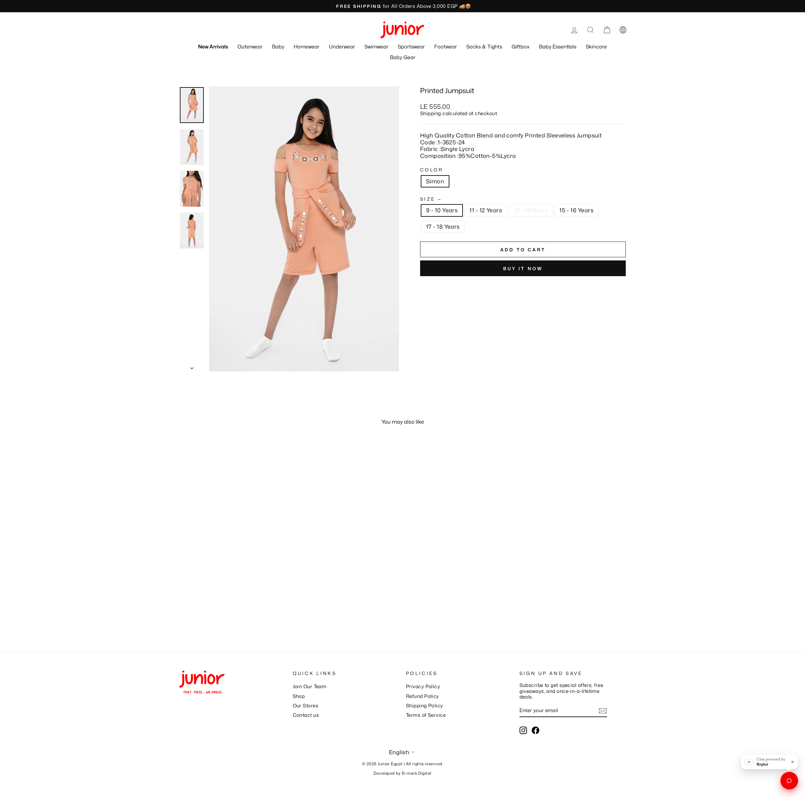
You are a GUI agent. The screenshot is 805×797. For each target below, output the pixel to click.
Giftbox (521, 46)
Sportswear (411, 46)
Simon (435, 181)
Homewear (306, 46)
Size (430, 199)
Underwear (342, 46)
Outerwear (250, 46)
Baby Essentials (557, 46)
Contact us (306, 714)
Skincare (596, 46)
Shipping (430, 113)
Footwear (445, 46)
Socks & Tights (484, 46)
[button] (623, 30)
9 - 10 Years (442, 210)
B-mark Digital (416, 773)
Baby (278, 46)
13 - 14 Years (530, 210)
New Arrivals (213, 46)
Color (431, 169)
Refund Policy (422, 696)
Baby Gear (402, 57)
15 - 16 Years (576, 210)
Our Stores (306, 705)
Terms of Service (426, 714)
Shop (299, 696)
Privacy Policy (423, 686)
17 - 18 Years (443, 226)
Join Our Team (310, 686)
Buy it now (523, 268)
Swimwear (376, 46)
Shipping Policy (424, 705)
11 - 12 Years (485, 210)
